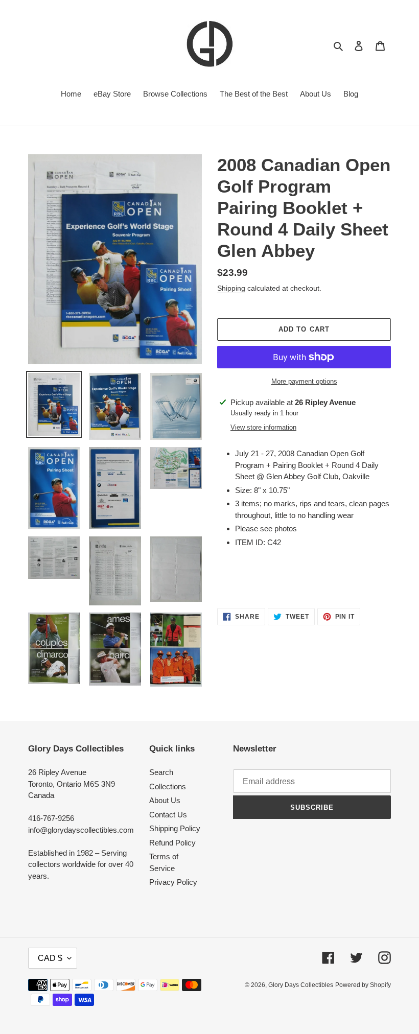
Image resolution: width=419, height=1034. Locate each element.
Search (161, 772)
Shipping (231, 288)
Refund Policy (172, 842)
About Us (164, 800)
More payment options (304, 381)
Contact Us (168, 814)
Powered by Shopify (363, 985)
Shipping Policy (174, 828)
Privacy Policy (173, 882)
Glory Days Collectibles (300, 985)
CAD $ (50, 958)
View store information (263, 427)
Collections (167, 786)
